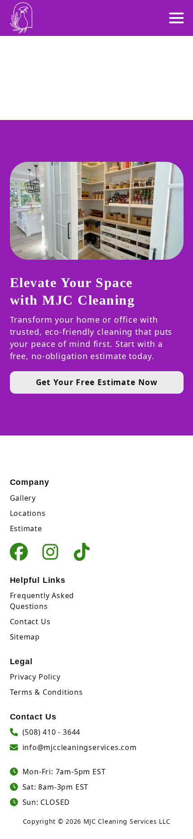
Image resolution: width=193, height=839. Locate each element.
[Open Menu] (176, 18)
